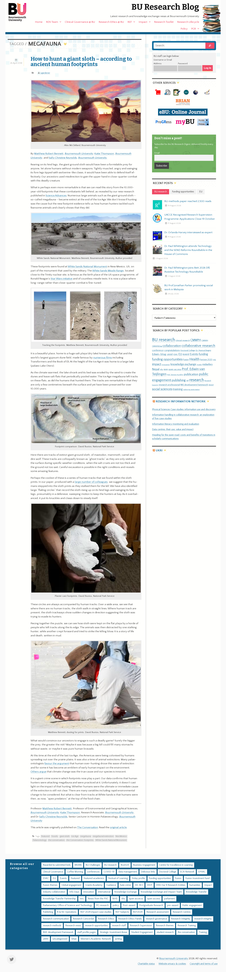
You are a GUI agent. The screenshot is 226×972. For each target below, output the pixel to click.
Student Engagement (142, 932)
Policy (184, 28)
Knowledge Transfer (196, 892)
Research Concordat (83, 918)
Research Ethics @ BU (111, 22)
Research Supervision (141, 925)
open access (174, 369)
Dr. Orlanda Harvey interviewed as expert (188, 232)
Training (203, 932)
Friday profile (138, 878)
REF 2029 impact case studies (95, 912)
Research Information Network (181, 401)
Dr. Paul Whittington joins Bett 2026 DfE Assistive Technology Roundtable (187, 269)
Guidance (111, 885)
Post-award (129, 905)
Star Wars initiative (61, 278)
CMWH (205, 340)
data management (127, 871)
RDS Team (52, 22)
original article (118, 827)
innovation (166, 365)
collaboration (172, 346)
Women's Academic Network (96, 939)
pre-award (172, 905)
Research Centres (182, 912)
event (186, 354)
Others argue (38, 771)
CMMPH (195, 340)
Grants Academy (93, 885)
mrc (82, 898)
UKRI (159, 450)
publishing (179, 380)
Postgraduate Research (151, 905)
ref (187, 380)
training (178, 389)
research (196, 380)
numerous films (102, 357)
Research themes (165, 925)
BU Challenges (93, 865)
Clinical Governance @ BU (80, 22)
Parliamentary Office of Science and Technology (67, 905)
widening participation (191, 390)
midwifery (207, 364)
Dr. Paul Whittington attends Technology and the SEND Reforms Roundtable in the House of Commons (188, 250)
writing (118, 939)
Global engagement (71, 885)
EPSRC (202, 871)
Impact (143, 22)
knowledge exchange (183, 364)
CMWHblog (157, 346)
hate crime (125, 885)
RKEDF (211, 385)
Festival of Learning (118, 878)
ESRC (175, 354)
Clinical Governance (53, 871)
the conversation (56, 840)
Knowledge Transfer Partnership (59, 898)
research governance (156, 918)
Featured (45, 836)
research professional (169, 385)
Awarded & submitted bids (57, 865)
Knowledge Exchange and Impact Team (161, 892)
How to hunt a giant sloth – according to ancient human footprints (81, 61)
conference (158, 350)
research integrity (203, 918)
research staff (119, 925)
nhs (161, 369)
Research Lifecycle (188, 22)
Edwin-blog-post (162, 354)
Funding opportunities (160, 878)
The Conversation (87, 827)
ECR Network (187, 871)
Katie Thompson (104, 153)
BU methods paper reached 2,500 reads (187, 201)
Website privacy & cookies (172, 963)
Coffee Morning (75, 871)
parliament (169, 898)
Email (157, 153)
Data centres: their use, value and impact (172, 429)
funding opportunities (167, 359)
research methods (52, 925)
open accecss (136, 898)
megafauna (85, 836)
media (199, 365)
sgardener (45, 73)
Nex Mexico (121, 836)
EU (180, 354)
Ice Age (74, 836)
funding (203, 354)
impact (156, 364)
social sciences (162, 389)
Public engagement (192, 905)
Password (183, 63)
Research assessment (158, 912)
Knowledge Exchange (125, 892)
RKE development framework (194, 385)
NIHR (166, 370)
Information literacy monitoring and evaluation (175, 424)
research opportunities (96, 925)
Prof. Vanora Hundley (175, 375)
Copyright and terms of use (204, 963)
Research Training (187, 925)
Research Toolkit (164, 22)
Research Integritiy (180, 918)
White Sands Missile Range (108, 270)
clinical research (183, 340)
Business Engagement (144, 865)
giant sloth (64, 836)
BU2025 (125, 865)
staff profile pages (86, 932)
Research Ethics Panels (130, 918)
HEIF (149, 885)
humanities (194, 885)
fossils (55, 836)
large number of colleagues (91, 481)
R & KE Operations (66, 912)
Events (194, 354)
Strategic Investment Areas (113, 932)
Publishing (48, 912)
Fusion (186, 359)
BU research (163, 339)
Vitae (74, 939)
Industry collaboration (54, 892)
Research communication (56, 918)
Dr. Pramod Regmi (203, 350)
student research (165, 932)
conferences (93, 871)
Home (38, 22)
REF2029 (138, 912)
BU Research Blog (165, 7)
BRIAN (78, 865)
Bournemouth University (20, 12)
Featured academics (94, 878)
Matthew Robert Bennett (48, 153)
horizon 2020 (206, 359)
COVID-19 (109, 871)
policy (116, 905)
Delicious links (148, 871)
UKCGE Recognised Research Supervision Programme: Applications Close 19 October (189, 216)
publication (191, 374)
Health (194, 359)
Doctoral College (187, 350)
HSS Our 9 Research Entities (170, 885)
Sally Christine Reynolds (63, 157)
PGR (193, 28)
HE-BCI (139, 885)
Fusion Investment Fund (197, 878)
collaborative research (198, 346)
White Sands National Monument (87, 266)
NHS (114, 898)
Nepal (155, 369)
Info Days (74, 892)
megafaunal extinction (103, 836)
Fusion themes (50, 885)
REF (130, 22)
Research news (73, 925)
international (104, 892)
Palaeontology (39, 840)
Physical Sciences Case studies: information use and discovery (184, 409)
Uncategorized (59, 939)
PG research (102, 905)
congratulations (172, 350)
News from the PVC (98, 898)
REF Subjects (122, 912)
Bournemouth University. (92, 157)
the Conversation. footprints (80, 840)
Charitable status (146, 963)
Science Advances (56, 195)
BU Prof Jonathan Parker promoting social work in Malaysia (188, 287)
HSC (214, 360)
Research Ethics (106, 918)
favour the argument (56, 763)
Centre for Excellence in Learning (176, 865)
